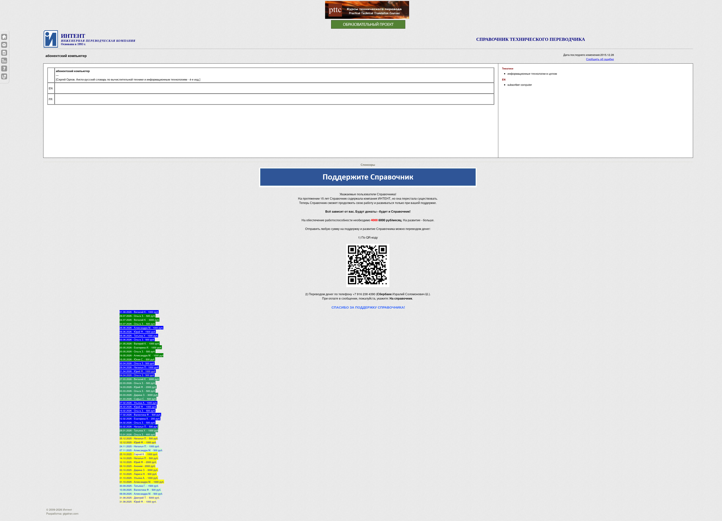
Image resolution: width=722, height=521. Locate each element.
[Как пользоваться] (4, 68)
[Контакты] (4, 45)
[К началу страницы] (4, 76)
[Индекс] (4, 61)
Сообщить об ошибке (600, 59)
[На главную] (4, 37)
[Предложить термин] (4, 53)
